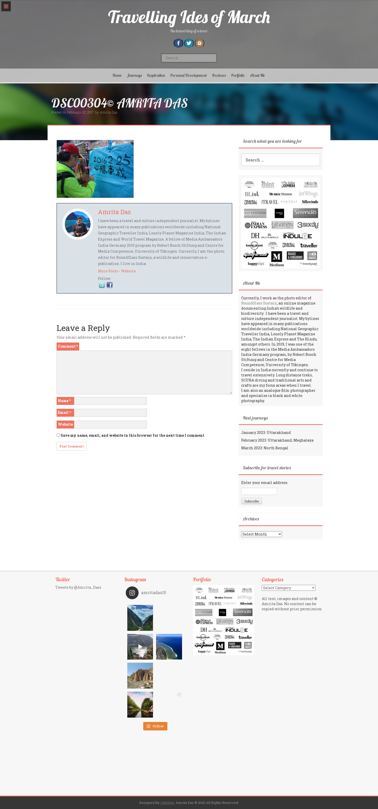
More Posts (108, 271)
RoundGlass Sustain (259, 303)
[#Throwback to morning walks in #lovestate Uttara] (140, 647)
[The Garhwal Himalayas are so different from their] (140, 618)
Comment (68, 346)
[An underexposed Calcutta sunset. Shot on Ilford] (169, 618)
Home (117, 75)
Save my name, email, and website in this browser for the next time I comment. (133, 435)
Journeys (134, 75)
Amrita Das (108, 112)
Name (64, 400)
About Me (257, 75)
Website (128, 271)
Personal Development (188, 75)
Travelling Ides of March (189, 16)
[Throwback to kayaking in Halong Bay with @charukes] (169, 705)
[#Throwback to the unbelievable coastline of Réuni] (169, 647)
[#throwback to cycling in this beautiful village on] (140, 705)
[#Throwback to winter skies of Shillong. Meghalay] (169, 676)
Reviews (219, 75)
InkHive (167, 802)
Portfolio (238, 75)
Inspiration (156, 75)
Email (64, 412)
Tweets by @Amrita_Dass (78, 587)
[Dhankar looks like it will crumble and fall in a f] (140, 676)
